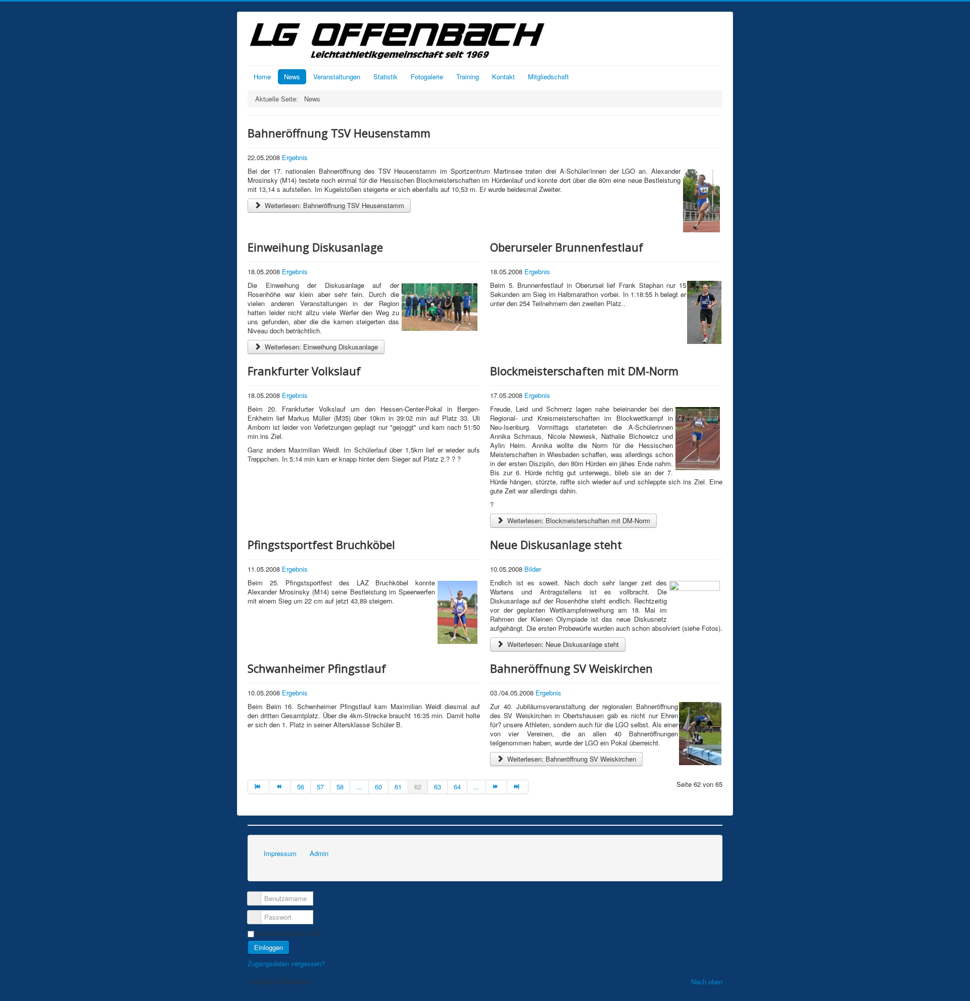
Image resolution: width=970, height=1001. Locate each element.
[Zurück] (279, 787)
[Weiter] (496, 787)
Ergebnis (295, 157)
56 (300, 786)
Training (467, 76)
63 (437, 786)
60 (378, 786)
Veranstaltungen (336, 76)
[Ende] (517, 787)
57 (320, 786)
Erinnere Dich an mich (288, 933)
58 (340, 786)
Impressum (280, 853)
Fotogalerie (427, 76)
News (292, 76)
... (359, 786)
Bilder (532, 569)
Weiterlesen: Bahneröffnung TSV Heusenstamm (333, 205)
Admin (319, 853)
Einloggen (268, 947)
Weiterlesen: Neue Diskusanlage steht (562, 644)
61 (398, 786)
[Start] (258, 787)
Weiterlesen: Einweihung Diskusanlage (320, 347)
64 (457, 786)
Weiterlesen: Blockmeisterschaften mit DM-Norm (577, 520)
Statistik (385, 76)
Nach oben (706, 981)
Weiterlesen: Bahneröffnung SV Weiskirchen (570, 759)
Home (262, 76)
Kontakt (503, 76)
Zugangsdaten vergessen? (286, 963)
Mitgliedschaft (548, 76)
